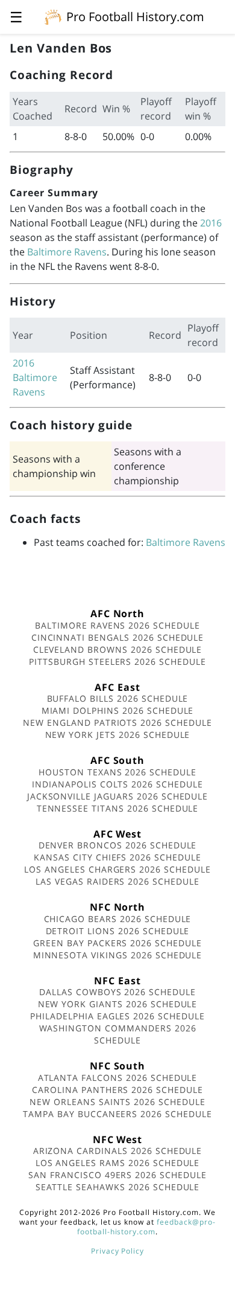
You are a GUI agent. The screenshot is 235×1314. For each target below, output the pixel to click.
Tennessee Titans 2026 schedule (118, 808)
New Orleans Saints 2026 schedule (117, 1101)
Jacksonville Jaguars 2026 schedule (117, 796)
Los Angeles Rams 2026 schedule (118, 1162)
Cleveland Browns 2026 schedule (117, 649)
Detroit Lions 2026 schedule (118, 931)
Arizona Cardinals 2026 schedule (117, 1150)
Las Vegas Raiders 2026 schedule (117, 881)
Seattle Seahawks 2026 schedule (118, 1187)
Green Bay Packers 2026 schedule (117, 943)
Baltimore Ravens (67, 251)
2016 (211, 222)
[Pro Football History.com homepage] (53, 16)
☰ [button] (16, 17)
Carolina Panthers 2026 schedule (117, 1089)
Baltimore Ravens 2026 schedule (117, 625)
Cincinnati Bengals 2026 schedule (117, 637)
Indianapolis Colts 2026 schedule (117, 784)
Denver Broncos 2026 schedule (118, 845)
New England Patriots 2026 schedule (117, 722)
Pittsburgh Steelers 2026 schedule (117, 661)
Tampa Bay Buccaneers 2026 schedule (117, 1114)
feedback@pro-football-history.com (146, 1227)
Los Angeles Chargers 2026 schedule (117, 869)
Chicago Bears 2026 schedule (118, 919)
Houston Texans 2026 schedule (117, 772)
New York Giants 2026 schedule (118, 1004)
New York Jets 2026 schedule (117, 734)
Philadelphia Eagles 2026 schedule (117, 1016)
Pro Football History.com (135, 16)
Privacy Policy (117, 1251)
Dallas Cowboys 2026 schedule (117, 992)
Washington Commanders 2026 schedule (117, 1034)
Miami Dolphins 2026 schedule (118, 710)
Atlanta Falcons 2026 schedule (118, 1077)
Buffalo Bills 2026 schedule (118, 698)
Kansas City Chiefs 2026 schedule (117, 857)
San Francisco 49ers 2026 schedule (117, 1175)
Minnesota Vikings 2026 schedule (117, 955)
